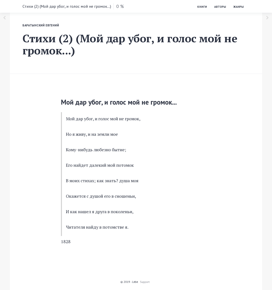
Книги (202, 7)
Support (145, 282)
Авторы (220, 7)
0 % (120, 6)
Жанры (238, 7)
